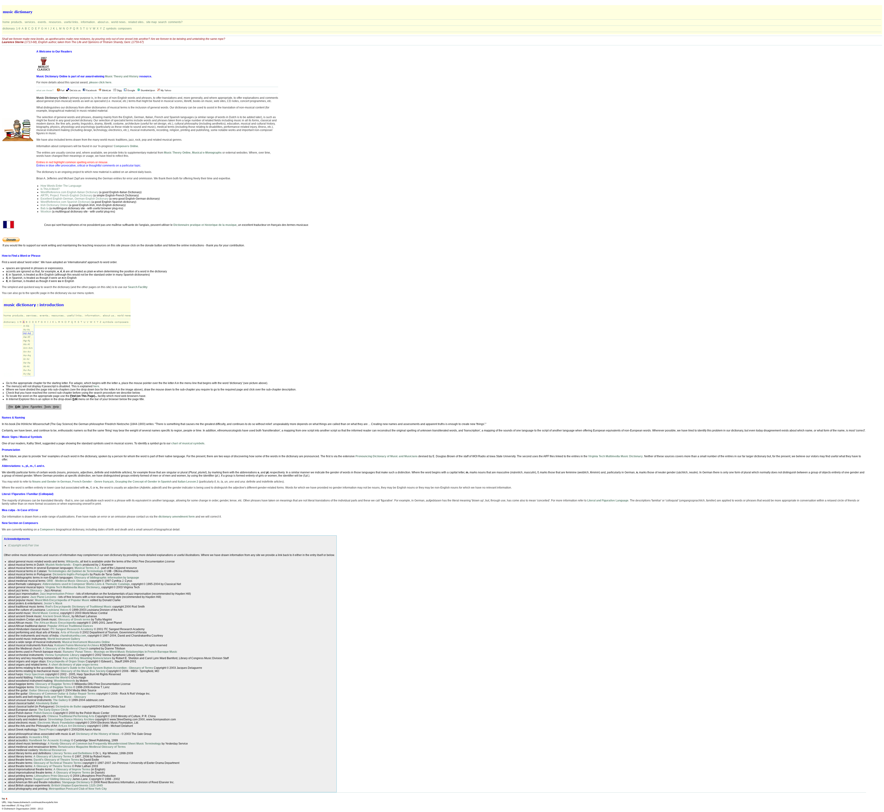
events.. (42, 21)
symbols (111, 28)
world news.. (119, 21)
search (162, 21)
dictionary (9, 28)
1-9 (18, 28)
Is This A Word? (50, 189)
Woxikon (46, 211)
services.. (30, 21)
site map (151, 21)
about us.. (104, 21)
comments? (175, 21)
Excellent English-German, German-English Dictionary (74, 198)
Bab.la (45, 208)
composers (125, 28)
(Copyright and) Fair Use (23, 545)
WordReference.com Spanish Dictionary (66, 202)
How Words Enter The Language (61, 185)
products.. (17, 21)
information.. (88, 21)
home (6, 21)
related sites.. (136, 21)
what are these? (45, 90)
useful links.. (71, 21)
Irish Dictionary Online (54, 205)
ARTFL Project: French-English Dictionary (67, 195)
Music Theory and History (122, 76)
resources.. (56, 21)
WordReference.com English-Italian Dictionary (69, 192)
